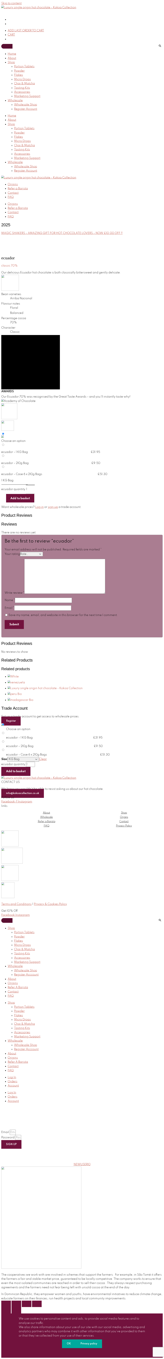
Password (8, 1137)
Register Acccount (26, 974)
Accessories (22, 92)
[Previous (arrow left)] (6, 1310)
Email (9, 608)
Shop (11, 62)
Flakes (18, 75)
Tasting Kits (22, 87)
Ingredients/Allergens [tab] (30, 348)
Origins (13, 184)
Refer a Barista (18, 188)
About (12, 58)
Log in (39, 507)
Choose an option (13, 441)
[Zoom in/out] (6, 1304)
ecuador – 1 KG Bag (14, 452)
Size (4, 759)
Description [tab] (30, 339)
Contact (13, 192)
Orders (12, 1081)
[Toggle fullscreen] (16, 1304)
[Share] (26, 1304)
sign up (53, 507)
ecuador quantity (13, 489)
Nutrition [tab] (31, 357)
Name (10, 600)
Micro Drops (22, 79)
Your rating (12, 554)
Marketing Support (27, 96)
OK (69, 1343)
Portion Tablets (24, 66)
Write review (14, 592)
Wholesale (15, 100)
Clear (43, 759)
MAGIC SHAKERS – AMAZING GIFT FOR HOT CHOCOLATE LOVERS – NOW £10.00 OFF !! (62, 233)
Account (13, 1085)
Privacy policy (88, 1343)
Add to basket (20, 498)
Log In (12, 1077)
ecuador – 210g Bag (15, 463)
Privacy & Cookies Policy (50, 904)
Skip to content (11, 3)
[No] (82, 1351)
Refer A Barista (18, 987)
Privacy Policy (124, 826)
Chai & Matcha (24, 83)
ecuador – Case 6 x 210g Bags (21, 474)
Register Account (25, 109)
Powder (19, 70)
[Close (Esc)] (37, 1304)
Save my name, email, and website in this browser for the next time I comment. (63, 615)
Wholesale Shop (25, 104)
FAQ (11, 197)
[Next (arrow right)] (16, 1310)
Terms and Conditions (16, 904)
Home (12, 53)
